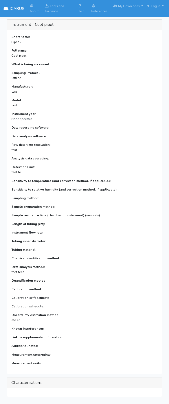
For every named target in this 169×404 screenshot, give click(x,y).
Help (81, 11)
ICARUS (16, 8)
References (99, 11)
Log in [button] (156, 6)
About (34, 11)
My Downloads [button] (129, 6)
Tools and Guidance (54, 8)
